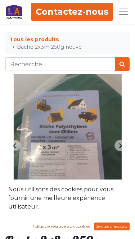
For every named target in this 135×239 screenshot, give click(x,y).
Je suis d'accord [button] (111, 226)
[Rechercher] (122, 64)
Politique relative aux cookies (60, 226)
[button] (14, 145)
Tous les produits (34, 39)
